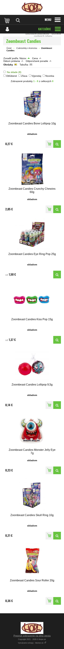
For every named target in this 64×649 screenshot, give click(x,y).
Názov (22, 58)
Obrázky (8, 64)
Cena (35, 58)
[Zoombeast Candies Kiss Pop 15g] (32, 299)
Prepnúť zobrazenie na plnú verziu (32, 635)
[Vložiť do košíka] (49, 144)
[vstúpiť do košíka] (7, 20)
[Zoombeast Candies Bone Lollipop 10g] (32, 103)
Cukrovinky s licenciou (26, 48)
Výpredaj (36, 76)
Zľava (24, 76)
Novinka (49, 76)
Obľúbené (11, 76)
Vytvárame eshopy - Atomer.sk (31, 643)
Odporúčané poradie (37, 61)
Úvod (8, 48)
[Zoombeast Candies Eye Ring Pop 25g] (32, 234)
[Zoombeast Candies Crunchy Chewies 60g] (32, 169)
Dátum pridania (11, 61)
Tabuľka (24, 64)
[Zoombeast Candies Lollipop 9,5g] (32, 364)
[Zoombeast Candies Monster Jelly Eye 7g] (32, 430)
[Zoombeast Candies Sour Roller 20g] (32, 560)
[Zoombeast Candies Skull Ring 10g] (32, 495)
